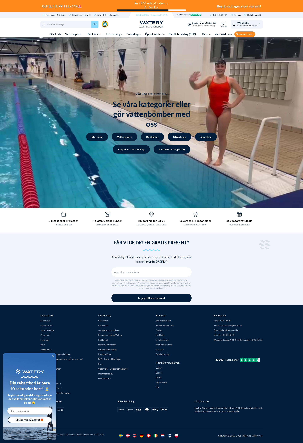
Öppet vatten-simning (131, 149)
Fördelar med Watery (107, 349)
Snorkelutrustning (164, 344)
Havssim (160, 349)
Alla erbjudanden (163, 320)
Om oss (237, 15)
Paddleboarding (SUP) (182, 34)
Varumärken (222, 34)
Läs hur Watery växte (205, 408)
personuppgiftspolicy (157, 288)
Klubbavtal (103, 339)
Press (100, 363)
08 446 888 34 (220, 15)
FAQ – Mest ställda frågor (109, 359)
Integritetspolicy (105, 373)
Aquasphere (161, 382)
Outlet (159, 330)
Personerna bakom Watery (110, 334)
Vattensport (73, 34)
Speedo (159, 372)
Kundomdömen (105, 354)
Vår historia (103, 325)
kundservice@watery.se (231, 325)
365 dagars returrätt (81, 15)
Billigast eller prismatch (63, 220)
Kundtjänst (45, 320)
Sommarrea (243, 34)
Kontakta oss (46, 325)
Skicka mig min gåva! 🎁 (30, 419)
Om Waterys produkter (108, 330)
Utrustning (113, 34)
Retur (42, 344)
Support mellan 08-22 (151, 220)
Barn (205, 34)
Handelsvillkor (104, 378)
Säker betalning (47, 330)
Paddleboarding (163, 354)
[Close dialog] (53, 356)
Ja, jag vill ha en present (151, 297)
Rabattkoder (45, 349)
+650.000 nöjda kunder (107, 15)
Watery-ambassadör (107, 344)
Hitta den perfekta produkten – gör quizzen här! (61, 359)
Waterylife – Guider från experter (113, 368)
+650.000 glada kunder (107, 220)
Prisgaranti (45, 334)
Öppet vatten (154, 34)
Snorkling (133, 34)
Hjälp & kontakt (254, 15)
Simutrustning (162, 339)
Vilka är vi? (103, 320)
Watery (159, 367)
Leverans (44, 339)
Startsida (55, 34)
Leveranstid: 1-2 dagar (55, 15)
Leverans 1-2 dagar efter (195, 220)
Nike (158, 387)
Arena (158, 377)
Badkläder (93, 34)
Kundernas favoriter (165, 325)
